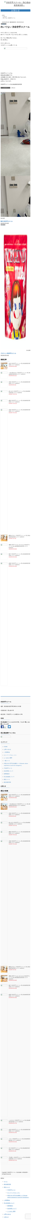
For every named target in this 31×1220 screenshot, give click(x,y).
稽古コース (7, 779)
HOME (5, 746)
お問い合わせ (7, 749)
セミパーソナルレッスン (10, 755)
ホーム (5, 1181)
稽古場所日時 (7, 782)
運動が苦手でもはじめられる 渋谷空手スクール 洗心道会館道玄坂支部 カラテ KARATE (19, 546)
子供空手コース (8, 768)
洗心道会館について (9, 776)
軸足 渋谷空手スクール (7, 221)
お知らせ (3, 23)
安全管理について (8, 771)
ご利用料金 (7, 752)
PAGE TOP (28, 1181)
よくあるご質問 (8, 758)
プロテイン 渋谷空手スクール (8, 353)
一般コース (7, 760)
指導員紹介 (7, 773)
